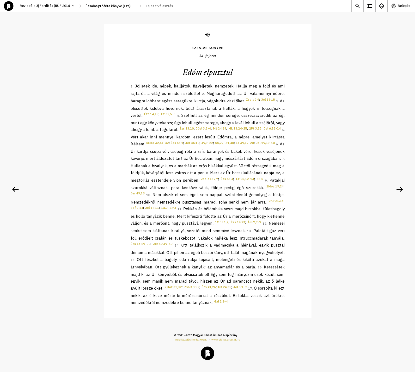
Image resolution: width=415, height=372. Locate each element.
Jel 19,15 (268, 100)
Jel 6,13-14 (272, 128)
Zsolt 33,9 (191, 287)
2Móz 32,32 (173, 287)
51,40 (230, 143)
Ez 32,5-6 (168, 114)
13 (249, 231)
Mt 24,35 (224, 287)
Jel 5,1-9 (240, 287)
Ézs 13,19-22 (140, 244)
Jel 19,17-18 (265, 143)
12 (264, 224)
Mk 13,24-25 (237, 128)
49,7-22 (207, 143)
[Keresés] (357, 6)
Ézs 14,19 (151, 114)
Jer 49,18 (138, 193)
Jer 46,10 (192, 143)
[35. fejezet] (399, 189)
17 (250, 288)
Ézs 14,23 (238, 222)
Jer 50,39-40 (162, 244)
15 (132, 260)
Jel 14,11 (152, 208)
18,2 (164, 208)
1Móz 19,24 (275, 186)
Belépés (404, 6)
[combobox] (110, 6)
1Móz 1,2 (221, 222)
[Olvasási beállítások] (369, 6)
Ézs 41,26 (208, 287)
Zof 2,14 (137, 208)
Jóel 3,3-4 (203, 128)
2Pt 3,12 (255, 128)
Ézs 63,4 (227, 179)
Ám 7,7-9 (254, 222)
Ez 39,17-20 (245, 143)
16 (260, 267)
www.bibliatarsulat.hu (225, 339)
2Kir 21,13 (276, 201)
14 (176, 245)
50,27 (219, 143)
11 (179, 209)
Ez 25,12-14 (245, 179)
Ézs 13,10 (186, 128)
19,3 (173, 208)
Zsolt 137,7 (209, 179)
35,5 (260, 179)
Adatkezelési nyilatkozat (191, 339)
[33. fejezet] (15, 189)
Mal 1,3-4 (221, 301)
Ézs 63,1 (177, 143)
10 (148, 195)
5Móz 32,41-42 (157, 143)
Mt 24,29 (219, 128)
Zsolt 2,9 (252, 100)
